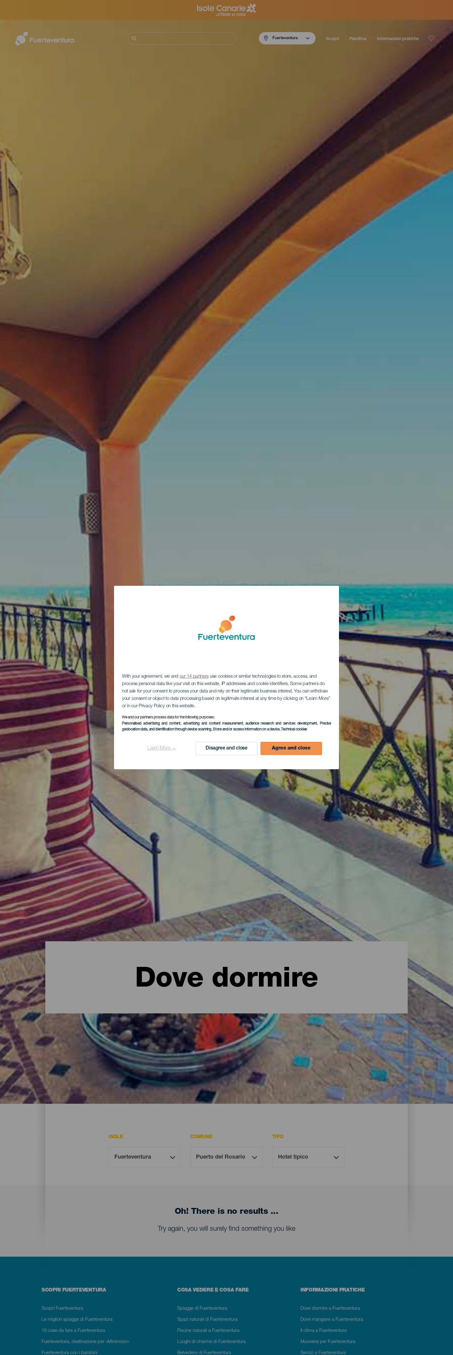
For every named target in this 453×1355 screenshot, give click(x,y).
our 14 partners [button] (194, 676)
